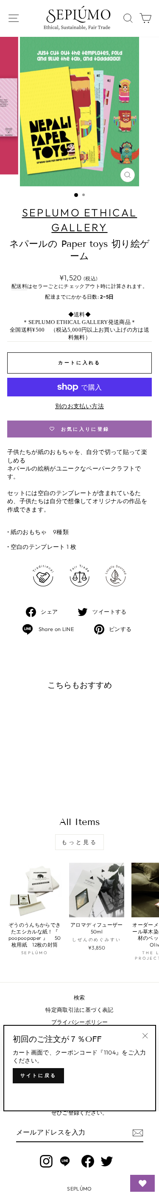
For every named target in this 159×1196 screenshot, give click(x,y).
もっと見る (79, 842)
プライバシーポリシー (79, 1022)
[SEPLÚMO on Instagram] (46, 1161)
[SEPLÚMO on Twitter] (106, 1161)
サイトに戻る (38, 1075)
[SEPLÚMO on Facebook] (87, 1161)
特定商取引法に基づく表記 (79, 1009)
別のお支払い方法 (79, 406)
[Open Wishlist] (142, 1183)
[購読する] (137, 1133)
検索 (79, 997)
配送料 (19, 286)
